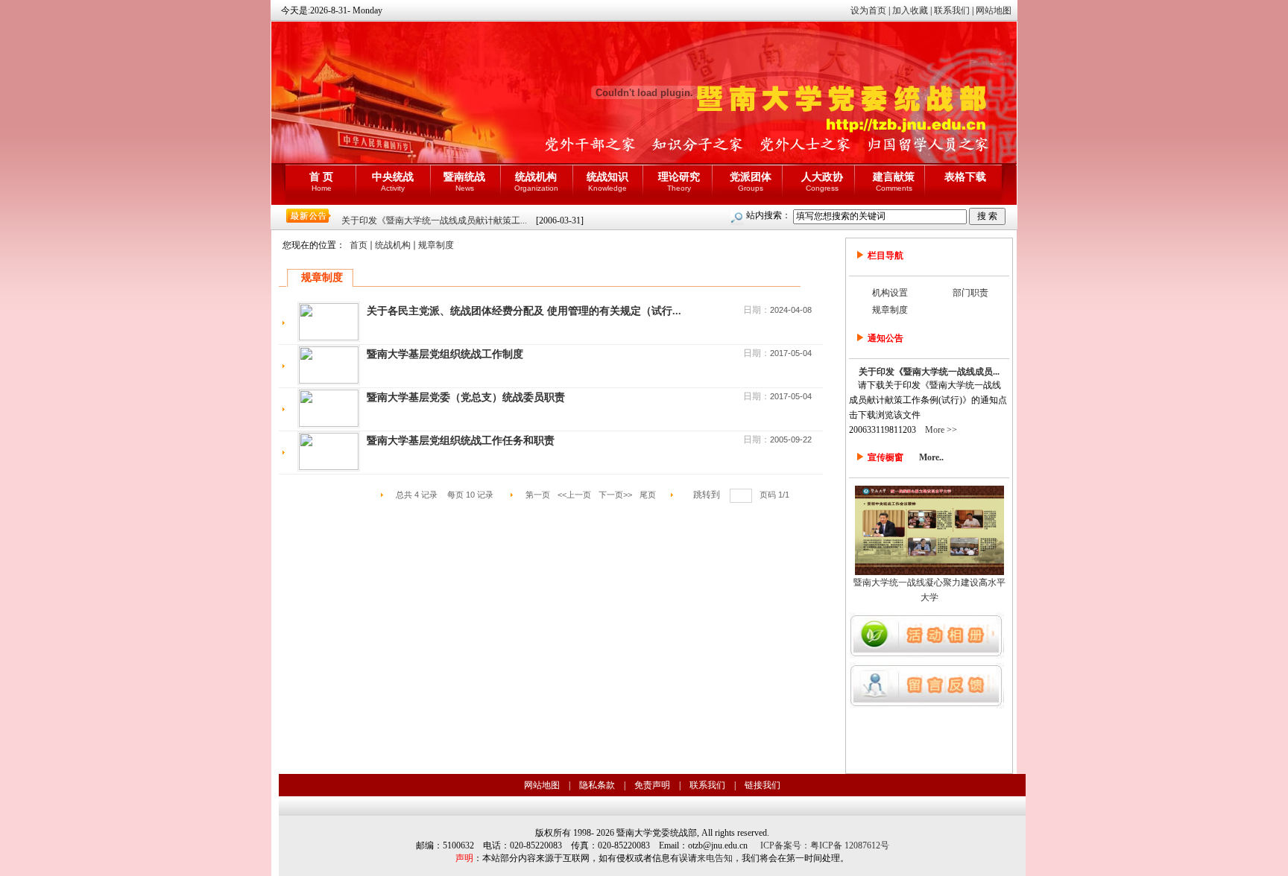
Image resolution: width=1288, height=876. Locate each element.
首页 (358, 245)
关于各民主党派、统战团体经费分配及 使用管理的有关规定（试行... (524, 311)
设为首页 (868, 10)
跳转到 (707, 494)
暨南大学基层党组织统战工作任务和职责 (461, 440)
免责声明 (652, 785)
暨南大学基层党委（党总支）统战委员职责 (466, 397)
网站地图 (993, 10)
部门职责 (970, 293)
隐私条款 (597, 785)
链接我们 (762, 785)
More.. (931, 457)
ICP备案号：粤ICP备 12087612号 (824, 845)
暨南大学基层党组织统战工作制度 (445, 354)
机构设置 (890, 293)
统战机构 (393, 245)
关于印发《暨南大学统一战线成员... (929, 371)
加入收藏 (910, 10)
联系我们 (952, 10)
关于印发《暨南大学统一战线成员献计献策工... (434, 220)
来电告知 (715, 858)
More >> (941, 430)
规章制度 (436, 245)
